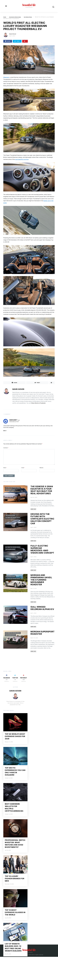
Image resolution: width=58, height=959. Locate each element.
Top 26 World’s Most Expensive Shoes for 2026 (15, 736)
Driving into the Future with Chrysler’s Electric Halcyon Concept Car (42, 519)
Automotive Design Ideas (13, 487)
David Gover (12, 34)
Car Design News (10, 490)
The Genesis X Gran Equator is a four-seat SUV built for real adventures (42, 490)
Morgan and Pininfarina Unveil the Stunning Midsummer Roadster (41, 580)
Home (4, 17)
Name (5, 467)
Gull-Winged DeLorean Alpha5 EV (42, 608)
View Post (33, 509)
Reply (5, 430)
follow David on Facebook (38, 403)
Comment (6, 447)
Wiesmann (6, 77)
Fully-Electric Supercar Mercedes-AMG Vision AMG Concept (42, 549)
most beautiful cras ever (22, 159)
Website (41, 467)
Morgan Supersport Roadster (43, 632)
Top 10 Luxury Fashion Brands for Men (14, 878)
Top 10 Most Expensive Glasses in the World (15, 912)
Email (23, 467)
